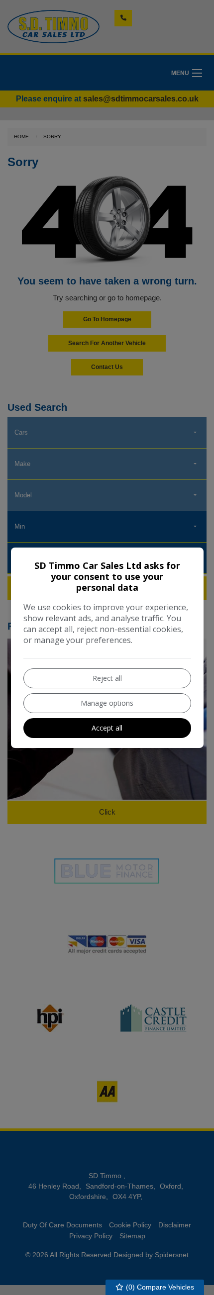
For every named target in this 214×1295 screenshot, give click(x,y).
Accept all (107, 728)
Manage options (107, 703)
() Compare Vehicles (159, 1287)
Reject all (107, 678)
